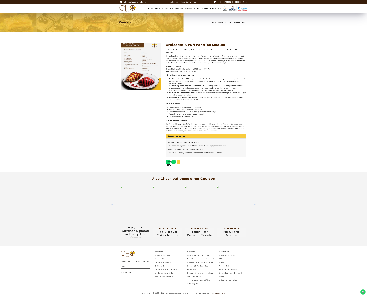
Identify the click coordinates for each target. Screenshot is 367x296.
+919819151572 (225, 2)
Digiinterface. (218, 293)
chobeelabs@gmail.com (135, 2)
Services (179, 8)
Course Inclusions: (177, 136)
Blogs (196, 8)
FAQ (220, 259)
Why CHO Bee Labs (237, 22)
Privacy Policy (225, 266)
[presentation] (112, 204)
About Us (159, 8)
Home (150, 8)
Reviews (188, 8)
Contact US (215, 8)
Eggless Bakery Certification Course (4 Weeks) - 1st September (200, 266)
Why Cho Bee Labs (227, 255)
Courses (169, 8)
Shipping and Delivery (229, 280)
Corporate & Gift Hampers (167, 270)
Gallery (205, 8)
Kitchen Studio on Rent (165, 259)
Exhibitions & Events (164, 277)
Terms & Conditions (228, 270)
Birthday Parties (162, 266)
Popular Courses (218, 22)
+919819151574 (240, 2)
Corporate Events (163, 262)
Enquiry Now (168, 162)
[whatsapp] (173, 162)
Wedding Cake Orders (165, 273)
